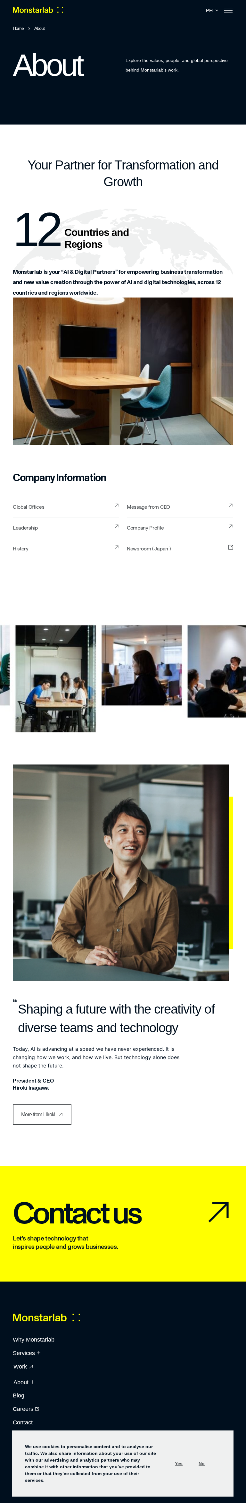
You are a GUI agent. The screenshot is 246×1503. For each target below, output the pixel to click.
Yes (179, 1463)
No (202, 1463)
